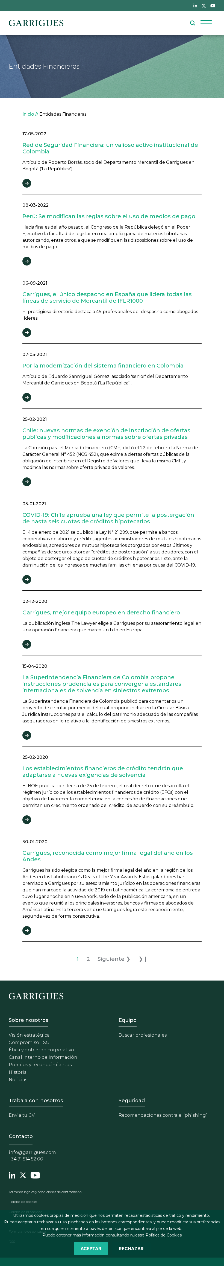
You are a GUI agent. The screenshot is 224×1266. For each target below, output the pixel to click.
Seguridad (132, 1101)
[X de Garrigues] (204, 5)
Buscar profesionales (143, 1035)
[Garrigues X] (23, 1174)
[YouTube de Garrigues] (212, 5)
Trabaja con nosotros (36, 1101)
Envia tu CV (22, 1115)
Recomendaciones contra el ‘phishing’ (163, 1115)
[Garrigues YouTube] (35, 1174)
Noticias (18, 1079)
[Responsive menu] (206, 23)
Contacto (21, 1136)
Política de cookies (23, 1202)
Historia (18, 1072)
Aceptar (91, 1248)
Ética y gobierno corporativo (41, 1049)
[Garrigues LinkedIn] (12, 1174)
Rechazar (131, 1248)
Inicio (28, 114)
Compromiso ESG (29, 1042)
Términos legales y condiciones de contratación (45, 1192)
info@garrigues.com (32, 1152)
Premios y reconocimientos (40, 1064)
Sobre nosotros (28, 1020)
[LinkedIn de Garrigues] (195, 5)
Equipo (128, 1020)
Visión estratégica (29, 1035)
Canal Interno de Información (43, 1057)
